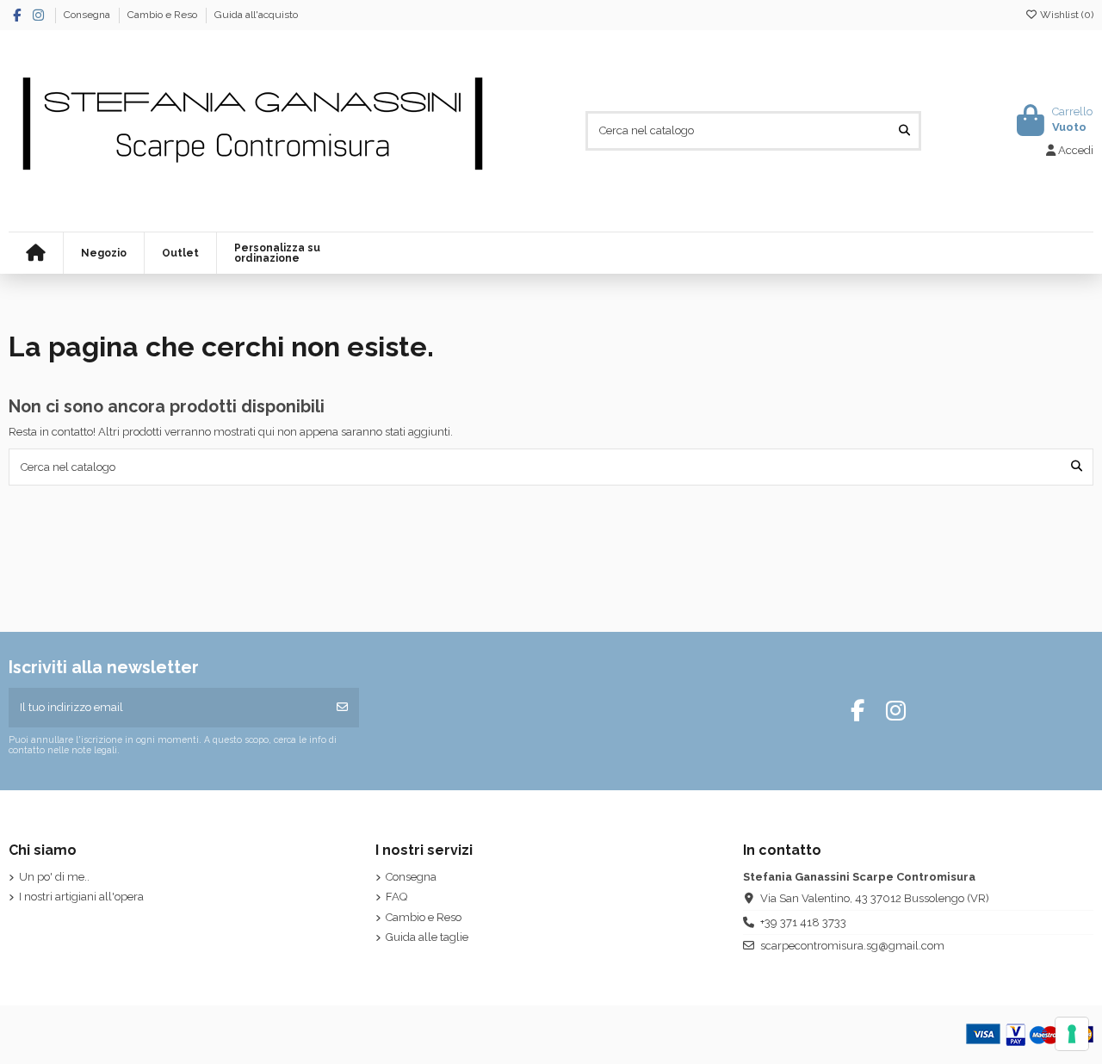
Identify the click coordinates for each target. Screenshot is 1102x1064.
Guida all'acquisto (256, 15)
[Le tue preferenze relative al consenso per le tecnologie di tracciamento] (1072, 1034)
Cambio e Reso (163, 15)
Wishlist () (1065, 15)
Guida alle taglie (427, 937)
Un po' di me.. (54, 876)
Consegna (88, 15)
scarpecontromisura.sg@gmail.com (852, 945)
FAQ (396, 896)
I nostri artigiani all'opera (81, 896)
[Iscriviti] (342, 707)
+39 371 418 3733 (803, 922)
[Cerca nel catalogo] (904, 131)
